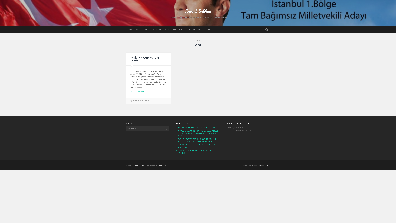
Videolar (175, 29)
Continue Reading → (138, 92)
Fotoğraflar (193, 29)
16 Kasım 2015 (138, 101)
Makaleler (148, 29)
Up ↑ (268, 165)
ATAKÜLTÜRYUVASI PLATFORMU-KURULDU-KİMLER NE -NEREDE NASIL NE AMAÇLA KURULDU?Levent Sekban (198, 133)
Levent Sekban (198, 11)
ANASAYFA (133, 29)
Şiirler (162, 29)
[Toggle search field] (266, 29)
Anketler (210, 29)
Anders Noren (258, 165)
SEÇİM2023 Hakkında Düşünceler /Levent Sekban (197, 127)
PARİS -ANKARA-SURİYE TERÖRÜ (144, 59)
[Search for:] (147, 128)
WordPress (163, 165)
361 (149, 101)
